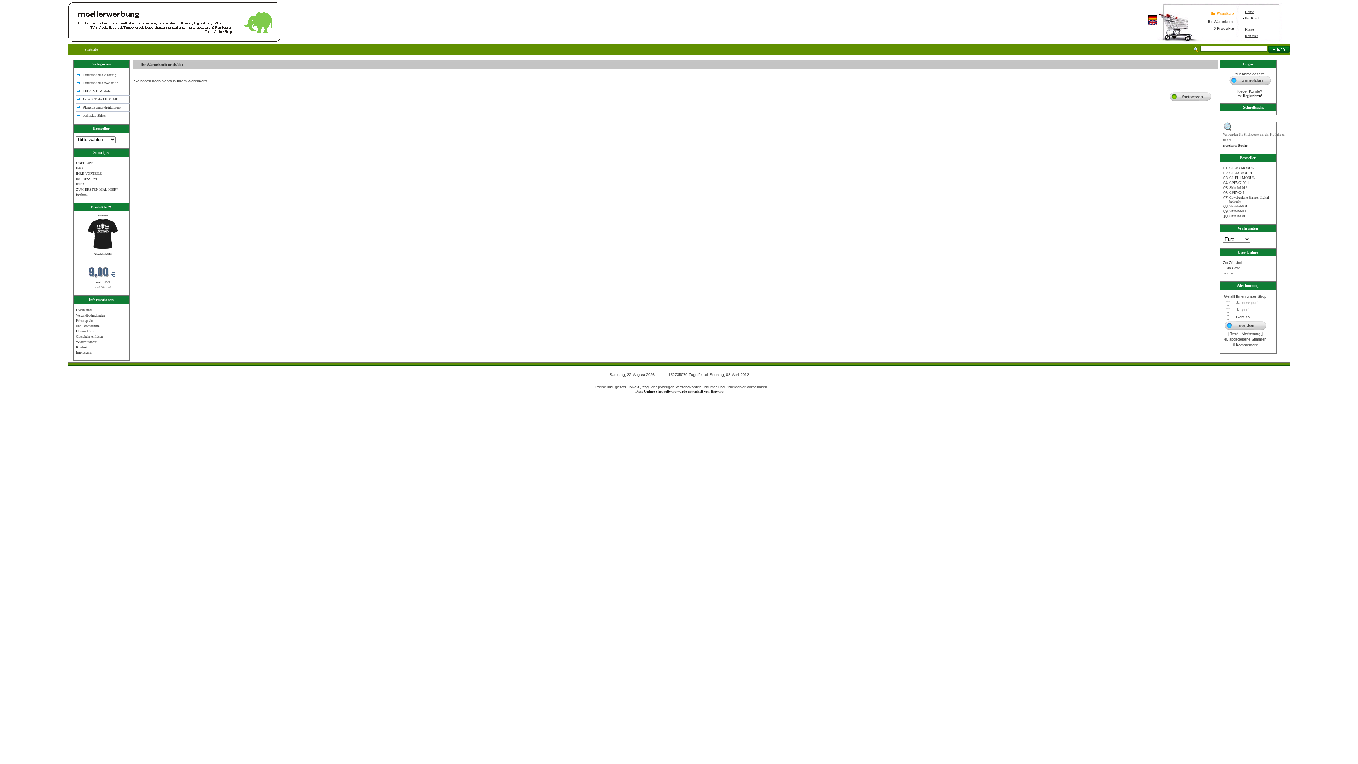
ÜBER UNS (85, 163)
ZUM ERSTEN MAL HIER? (97, 189)
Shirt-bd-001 (1238, 206)
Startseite (90, 49)
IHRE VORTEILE (89, 173)
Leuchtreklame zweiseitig (101, 83)
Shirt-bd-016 (103, 254)
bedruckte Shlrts (94, 115)
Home (1249, 12)
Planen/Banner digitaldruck (102, 107)
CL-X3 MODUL (1241, 173)
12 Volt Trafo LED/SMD (100, 99)
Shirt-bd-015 (1238, 216)
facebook (82, 195)
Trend (1234, 334)
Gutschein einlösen (89, 336)
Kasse (1249, 29)
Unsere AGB (85, 331)
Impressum (84, 352)
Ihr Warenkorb (1222, 13)
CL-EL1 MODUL (1242, 178)
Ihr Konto (1252, 18)
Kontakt (1251, 36)
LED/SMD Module (96, 91)
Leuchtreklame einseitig (100, 75)
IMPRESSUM (86, 179)
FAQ (79, 168)
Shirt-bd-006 (1238, 211)
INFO (80, 184)
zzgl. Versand (103, 287)
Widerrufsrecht (86, 342)
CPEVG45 (1236, 193)
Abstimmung (1251, 334)
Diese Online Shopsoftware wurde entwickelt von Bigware (679, 391)
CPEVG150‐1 (1239, 183)
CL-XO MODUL (1241, 168)
